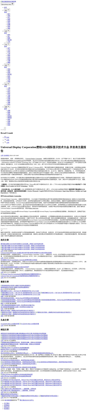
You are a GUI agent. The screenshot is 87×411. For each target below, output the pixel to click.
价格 (8, 121)
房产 (8, 48)
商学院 (9, 74)
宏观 (8, 98)
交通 (8, 60)
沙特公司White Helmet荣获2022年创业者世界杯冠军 (16, 376)
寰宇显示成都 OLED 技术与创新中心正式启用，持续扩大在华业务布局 (22, 244)
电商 (8, 112)
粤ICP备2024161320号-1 (27, 400)
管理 (6, 65)
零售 (8, 114)
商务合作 (7, 407)
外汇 (8, 17)
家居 (8, 125)
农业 (8, 57)
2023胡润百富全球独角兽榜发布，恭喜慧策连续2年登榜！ (18, 360)
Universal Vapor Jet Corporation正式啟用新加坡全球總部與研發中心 (20, 276)
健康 (8, 62)
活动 (8, 69)
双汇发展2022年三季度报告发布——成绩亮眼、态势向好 (18, 390)
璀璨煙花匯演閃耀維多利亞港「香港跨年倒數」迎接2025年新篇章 (20, 344)
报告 (8, 70)
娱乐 (8, 91)
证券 (6, 31)
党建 (8, 102)
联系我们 (7, 408)
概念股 (9, 40)
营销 (8, 78)
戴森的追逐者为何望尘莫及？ (9, 394)
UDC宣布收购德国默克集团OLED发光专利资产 (15, 267)
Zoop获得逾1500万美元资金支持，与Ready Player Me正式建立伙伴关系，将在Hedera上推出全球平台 (30, 380)
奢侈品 (9, 116)
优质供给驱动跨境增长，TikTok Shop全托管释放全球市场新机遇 (20, 298)
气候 (8, 95)
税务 (8, 76)
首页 (5, 7)
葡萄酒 (9, 117)
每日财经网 (8, 400)
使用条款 (7, 405)
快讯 (8, 104)
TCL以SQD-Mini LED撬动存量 (10, 323)
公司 (8, 41)
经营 (8, 72)
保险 (8, 15)
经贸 (8, 93)
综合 (8, 90)
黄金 (8, 26)
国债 (8, 21)
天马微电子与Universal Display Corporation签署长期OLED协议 (19, 260)
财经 (6, 10)
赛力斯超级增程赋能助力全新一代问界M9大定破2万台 (17, 307)
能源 (8, 59)
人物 (8, 88)
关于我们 (7, 403)
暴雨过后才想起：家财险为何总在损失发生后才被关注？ (18, 310)
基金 (8, 23)
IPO (8, 36)
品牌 (8, 110)
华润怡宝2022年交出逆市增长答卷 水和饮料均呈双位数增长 (18, 367)
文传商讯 (6, 155)
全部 (5, 12)
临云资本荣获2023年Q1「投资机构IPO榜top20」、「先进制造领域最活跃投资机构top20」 (27, 353)
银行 (8, 14)
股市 (8, 34)
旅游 (8, 119)
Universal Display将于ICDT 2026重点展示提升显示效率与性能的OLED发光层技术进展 (26, 252)
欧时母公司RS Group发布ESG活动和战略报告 (14, 349)
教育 (8, 100)
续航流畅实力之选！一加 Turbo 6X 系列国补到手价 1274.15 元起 (20, 291)
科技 (8, 51)
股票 (8, 38)
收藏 (8, 24)
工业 (8, 53)
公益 (8, 79)
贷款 (8, 28)
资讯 (6, 84)
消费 (6, 107)
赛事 (8, 97)
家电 (8, 123)
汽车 (8, 50)
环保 (8, 81)
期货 (8, 19)
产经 (6, 44)
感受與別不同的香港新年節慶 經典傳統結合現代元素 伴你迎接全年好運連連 (23, 333)
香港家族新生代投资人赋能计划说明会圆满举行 (15, 287)
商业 (8, 55)
